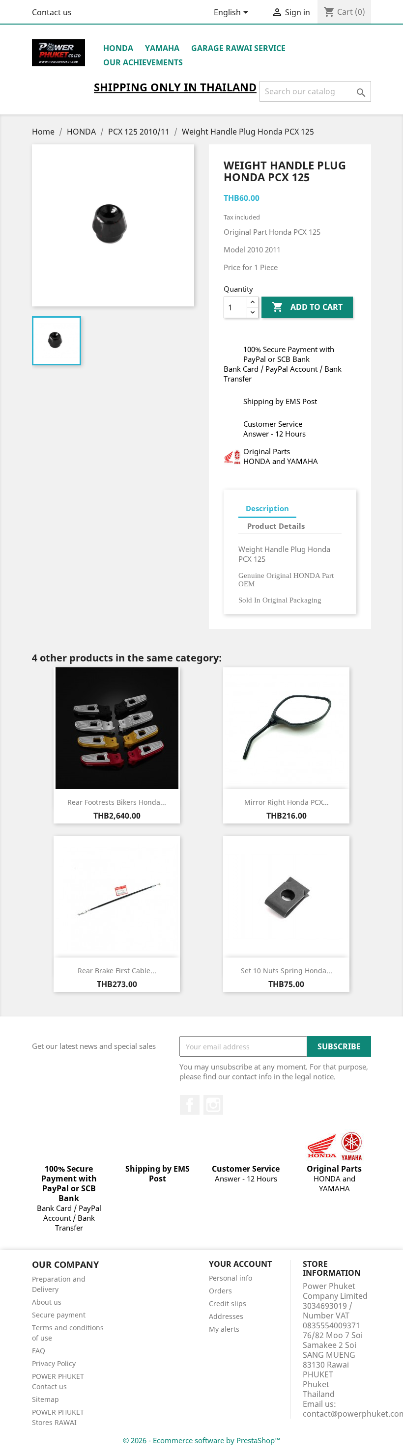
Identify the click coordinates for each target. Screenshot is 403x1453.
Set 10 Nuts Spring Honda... (286, 970)
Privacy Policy (54, 1363)
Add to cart (307, 307)
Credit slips (227, 1303)
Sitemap (45, 1399)
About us (46, 1302)
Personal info (230, 1278)
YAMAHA (162, 48)
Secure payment (59, 1314)
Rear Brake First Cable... (117, 970)
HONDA (118, 48)
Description (267, 508)
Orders (220, 1290)
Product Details (276, 526)
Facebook (190, 1105)
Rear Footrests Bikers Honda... (116, 802)
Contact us (52, 12)
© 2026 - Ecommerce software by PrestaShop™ (202, 1440)
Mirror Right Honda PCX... (286, 802)
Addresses (226, 1316)
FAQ (38, 1350)
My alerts (224, 1329)
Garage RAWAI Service (238, 48)
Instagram (213, 1105)
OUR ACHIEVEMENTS (143, 62)
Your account (240, 1264)
